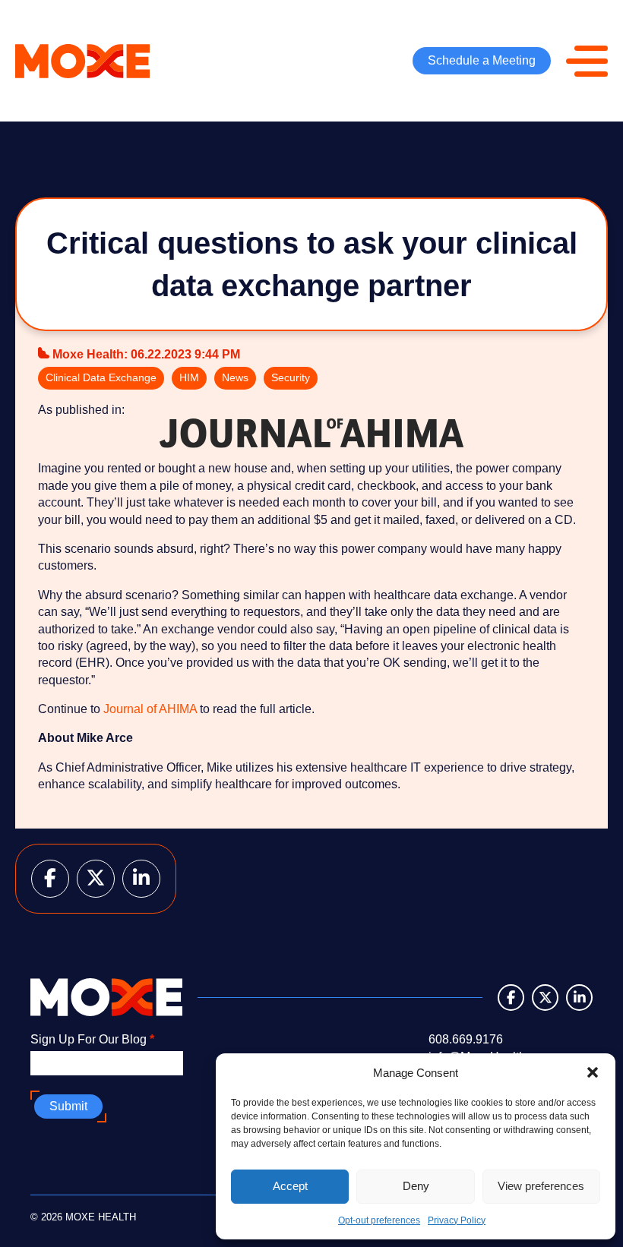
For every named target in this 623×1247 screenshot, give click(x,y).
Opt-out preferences (379, 1220)
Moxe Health (88, 354)
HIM (189, 377)
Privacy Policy (456, 1220)
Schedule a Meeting (482, 60)
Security (290, 377)
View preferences (541, 1185)
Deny (416, 1185)
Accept (290, 1185)
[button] (592, 1072)
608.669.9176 (466, 1039)
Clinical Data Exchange (101, 377)
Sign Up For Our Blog (92, 1039)
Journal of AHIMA (150, 708)
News (235, 377)
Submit (68, 1106)
